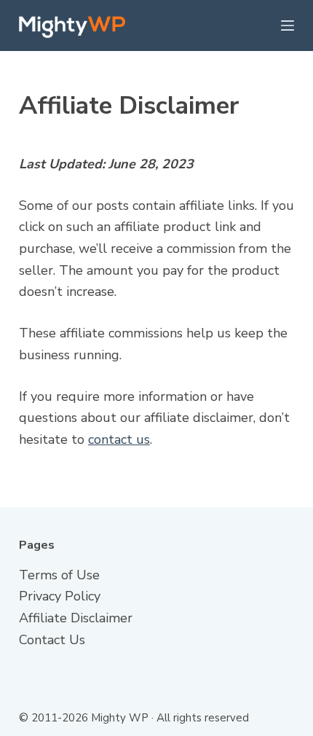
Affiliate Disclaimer (75, 618)
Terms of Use (59, 575)
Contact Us (52, 640)
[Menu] (287, 25)
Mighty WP (119, 717)
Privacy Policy (59, 596)
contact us (119, 439)
